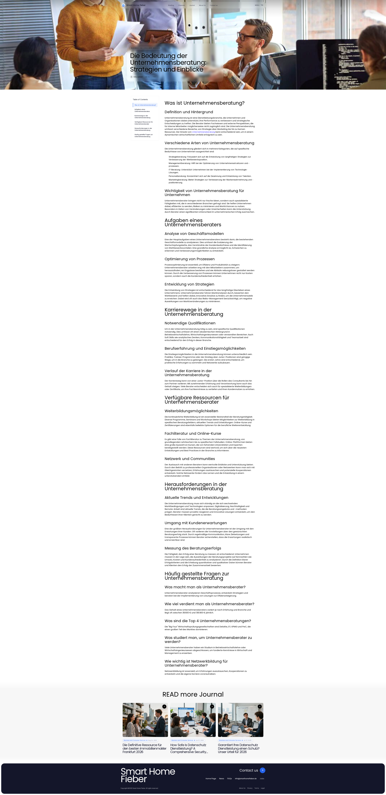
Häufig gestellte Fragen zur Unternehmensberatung (144, 135)
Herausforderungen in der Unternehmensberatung (143, 129)
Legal (263, 788)
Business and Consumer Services (145, 48)
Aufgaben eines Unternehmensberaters (142, 110)
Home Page (211, 778)
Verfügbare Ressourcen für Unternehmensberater (144, 123)
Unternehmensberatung (203, 132)
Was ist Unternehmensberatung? (145, 105)
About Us (242, 788)
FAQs (229, 778)
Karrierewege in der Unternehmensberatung (142, 116)
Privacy (249, 788)
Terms (256, 788)
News (221, 778)
